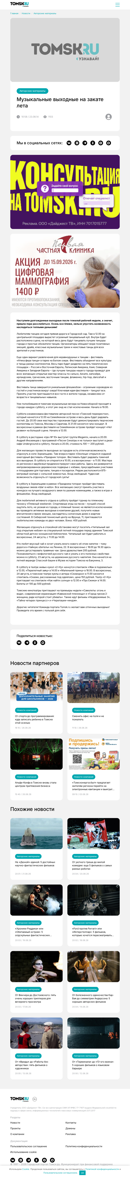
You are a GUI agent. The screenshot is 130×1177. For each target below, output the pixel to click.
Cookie (25, 1169)
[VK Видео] (77, 143)
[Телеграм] (84, 143)
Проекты (15, 1128)
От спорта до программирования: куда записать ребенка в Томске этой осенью (34, 719)
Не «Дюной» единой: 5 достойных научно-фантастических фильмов (35, 864)
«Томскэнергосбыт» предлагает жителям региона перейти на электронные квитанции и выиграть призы (93, 786)
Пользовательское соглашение (28, 1146)
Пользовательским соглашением (60, 1173)
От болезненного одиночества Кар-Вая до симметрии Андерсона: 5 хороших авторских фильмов (93, 998)
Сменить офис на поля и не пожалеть (88, 718)
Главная (14, 13)
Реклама (70, 1134)
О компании (17, 1134)
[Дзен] (100, 143)
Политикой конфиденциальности (102, 1169)
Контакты (70, 1122)
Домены (70, 1128)
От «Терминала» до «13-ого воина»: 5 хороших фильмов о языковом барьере (93, 1065)
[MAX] (108, 143)
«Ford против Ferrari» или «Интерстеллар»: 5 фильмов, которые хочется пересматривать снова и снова (92, 932)
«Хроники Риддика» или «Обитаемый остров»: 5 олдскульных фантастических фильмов (32, 932)
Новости (26, 13)
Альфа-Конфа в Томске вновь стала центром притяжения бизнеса (35, 784)
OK (82, 1173)
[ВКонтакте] (69, 143)
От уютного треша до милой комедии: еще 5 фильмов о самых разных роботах (92, 865)
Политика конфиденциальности (83, 1146)
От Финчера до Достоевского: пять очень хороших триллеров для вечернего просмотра (35, 998)
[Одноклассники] (92, 143)
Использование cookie (23, 1152)
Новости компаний (26, 710)
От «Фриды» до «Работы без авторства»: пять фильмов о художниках (31, 1065)
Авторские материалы (45, 13)
